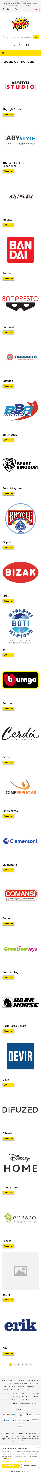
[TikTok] (12, 9)
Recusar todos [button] (30, 1466)
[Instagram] (8, 9)
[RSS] (16, 9)
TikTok (8, 1403)
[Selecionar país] (36, 9)
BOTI (5, 649)
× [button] (38, 1447)
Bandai (7, 273)
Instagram (34, 1400)
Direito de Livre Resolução (20, 1396)
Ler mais (10, 1458)
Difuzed (7, 1133)
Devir (6, 1079)
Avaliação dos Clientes (28, 1403)
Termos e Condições (9, 1393)
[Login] (13, 44)
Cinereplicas (10, 811)
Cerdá (6, 757)
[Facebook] (3, 9)
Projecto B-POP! (33, 1380)
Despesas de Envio (20, 1383)
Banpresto (9, 327)
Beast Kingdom (12, 488)
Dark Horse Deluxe (14, 1025)
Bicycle (7, 542)
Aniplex (7, 219)
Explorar (9, 115)
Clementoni (10, 864)
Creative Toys (11, 972)
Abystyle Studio (12, 109)
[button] (20, 1461)
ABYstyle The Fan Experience (13, 164)
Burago (7, 703)
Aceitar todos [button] (10, 1466)
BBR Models (10, 434)
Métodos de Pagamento (26, 1387)
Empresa (21, 1390)
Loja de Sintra (7, 1380)
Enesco (7, 1240)
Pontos (8, 1383)
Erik (5, 1348)
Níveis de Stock (9, 1390)
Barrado (8, 380)
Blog (15, 1403)
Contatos (31, 1390)
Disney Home (11, 1187)
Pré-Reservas (19, 1380)
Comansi (8, 918)
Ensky (6, 1294)
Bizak (6, 595)
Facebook (23, 1400)
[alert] (20, 1460)
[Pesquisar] (36, 37)
